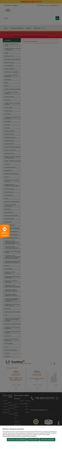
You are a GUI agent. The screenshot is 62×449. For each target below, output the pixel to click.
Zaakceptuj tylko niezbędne (17, 439)
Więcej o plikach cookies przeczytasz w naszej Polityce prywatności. (19, 436)
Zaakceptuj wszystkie (47, 439)
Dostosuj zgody (33, 439)
